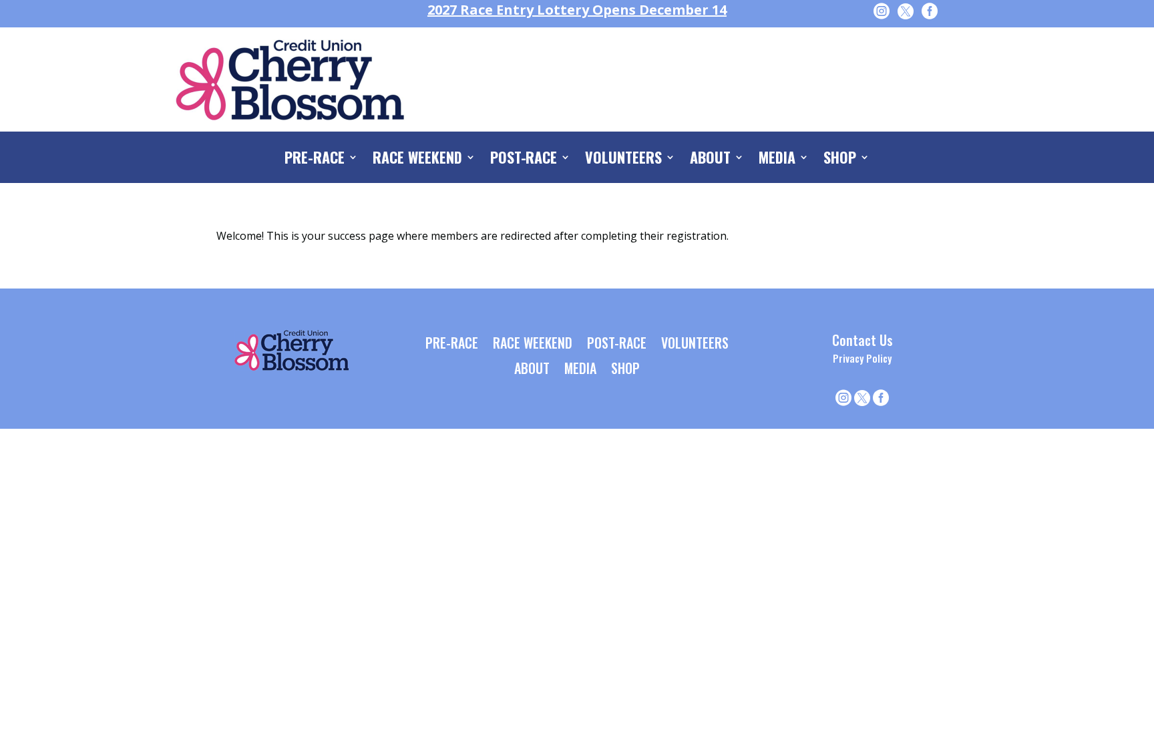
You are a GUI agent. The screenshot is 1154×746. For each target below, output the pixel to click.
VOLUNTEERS (623, 159)
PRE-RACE (314, 159)
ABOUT (710, 159)
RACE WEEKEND (417, 159)
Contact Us (862, 340)
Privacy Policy (862, 358)
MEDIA (777, 159)
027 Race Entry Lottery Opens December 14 (577, 10)
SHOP (839, 159)
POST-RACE (524, 159)
